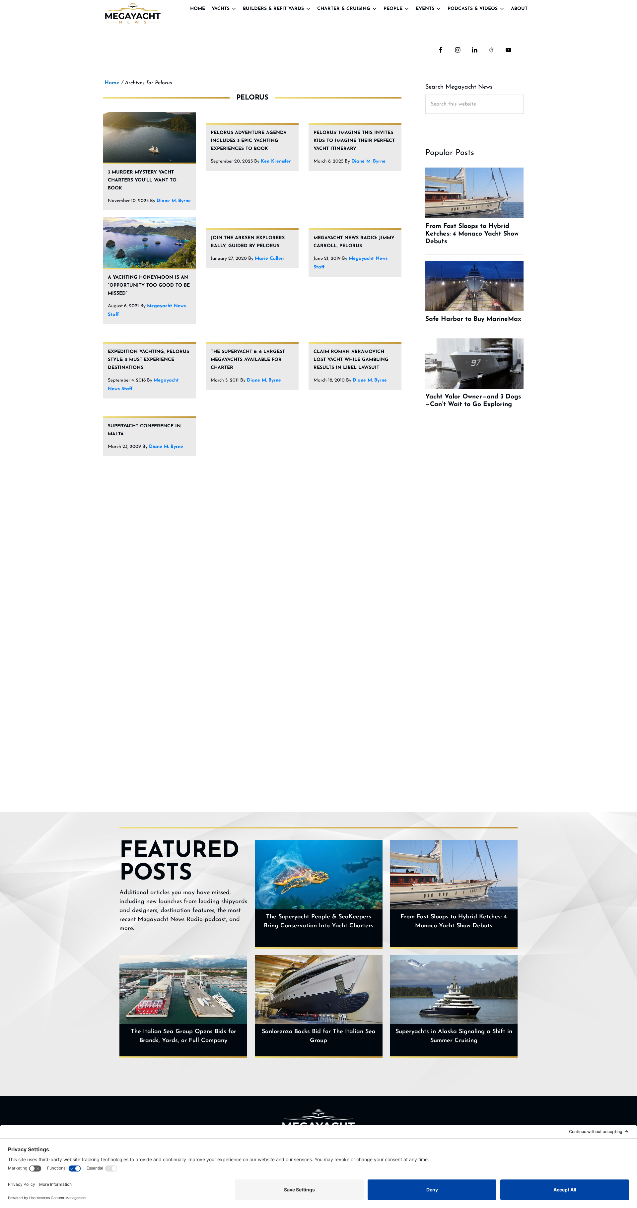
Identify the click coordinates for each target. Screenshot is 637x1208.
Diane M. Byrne (174, 200)
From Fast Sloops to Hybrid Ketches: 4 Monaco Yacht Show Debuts (453, 921)
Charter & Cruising (343, 8)
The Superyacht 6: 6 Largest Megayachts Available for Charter (248, 359)
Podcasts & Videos (473, 8)
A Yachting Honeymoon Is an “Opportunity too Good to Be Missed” (149, 285)
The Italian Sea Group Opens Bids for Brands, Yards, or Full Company (183, 1036)
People (393, 8)
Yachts (221, 8)
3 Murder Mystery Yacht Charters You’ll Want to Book (142, 180)
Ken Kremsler (276, 161)
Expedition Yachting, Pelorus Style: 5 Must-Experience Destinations (148, 359)
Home (197, 8)
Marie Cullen (269, 258)
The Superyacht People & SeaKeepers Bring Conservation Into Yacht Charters (319, 921)
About (519, 8)
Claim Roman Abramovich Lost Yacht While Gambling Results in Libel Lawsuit (351, 359)
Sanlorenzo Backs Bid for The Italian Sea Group (319, 1036)
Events (425, 8)
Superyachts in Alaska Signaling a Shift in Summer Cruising (453, 1036)
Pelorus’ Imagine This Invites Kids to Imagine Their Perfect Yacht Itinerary (354, 140)
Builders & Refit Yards (273, 8)
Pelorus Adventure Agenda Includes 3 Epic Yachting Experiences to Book (249, 140)
